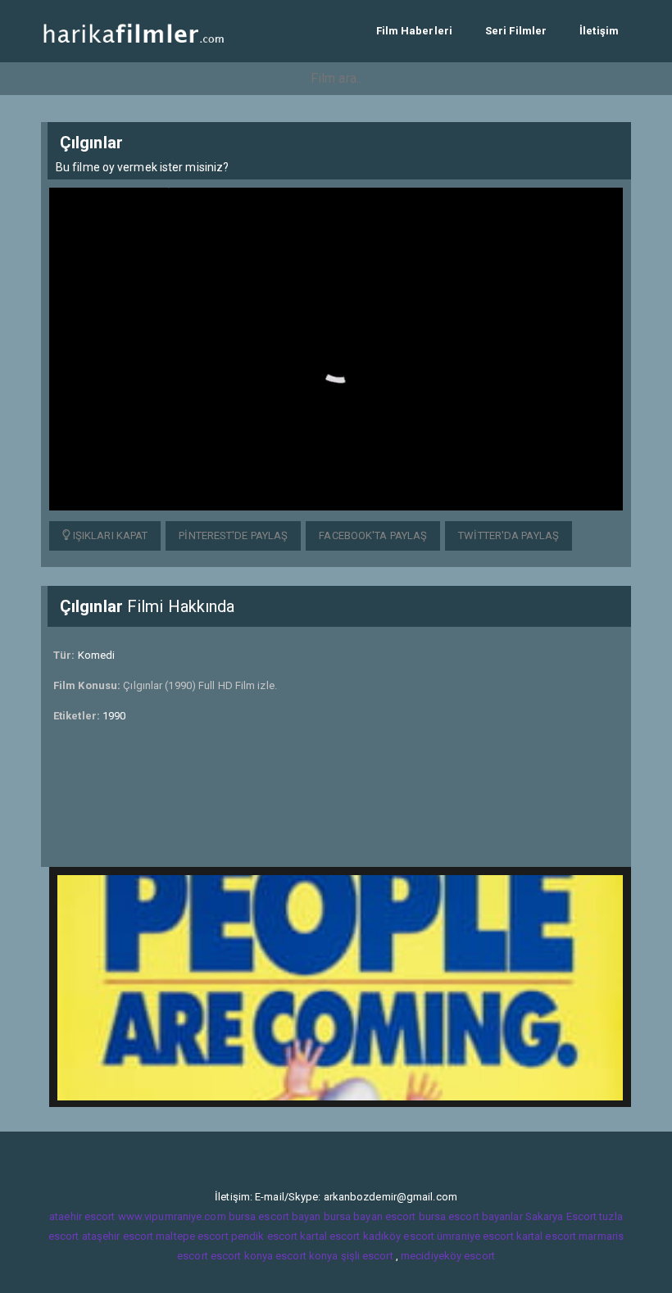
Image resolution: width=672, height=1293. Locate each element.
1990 (113, 716)
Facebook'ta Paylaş (373, 535)
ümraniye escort (475, 1236)
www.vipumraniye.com (172, 1216)
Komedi (97, 655)
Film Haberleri (414, 31)
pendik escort (264, 1236)
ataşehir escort (118, 1236)
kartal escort (330, 1236)
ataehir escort (82, 1216)
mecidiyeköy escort (448, 1256)
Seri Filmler (516, 31)
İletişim (599, 31)
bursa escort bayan (275, 1216)
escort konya (242, 1256)
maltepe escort (192, 1236)
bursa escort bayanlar (471, 1216)
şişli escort (367, 1256)
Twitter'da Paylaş (508, 535)
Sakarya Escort (561, 1216)
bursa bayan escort (370, 1216)
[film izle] (133, 30)
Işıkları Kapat (109, 535)
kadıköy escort (398, 1236)
